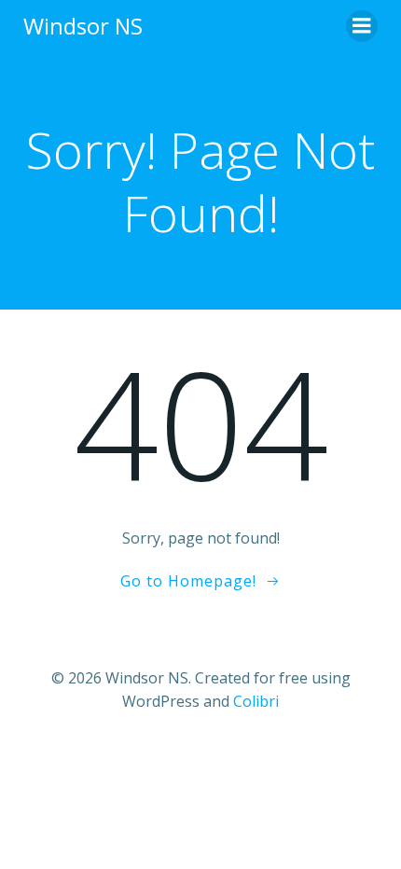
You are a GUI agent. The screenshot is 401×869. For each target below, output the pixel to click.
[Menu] (362, 26)
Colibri (256, 701)
